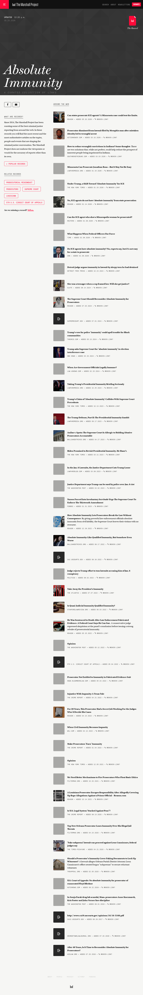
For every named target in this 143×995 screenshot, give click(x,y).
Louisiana (11, 195)
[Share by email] (16, 104)
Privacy (70, 977)
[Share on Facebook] (7, 104)
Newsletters (124, 4)
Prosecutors (12, 189)
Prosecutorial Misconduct (19, 182)
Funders (92, 977)
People (59, 977)
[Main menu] (4, 4)
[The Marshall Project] (24, 4)
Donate (136, 4)
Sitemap (81, 977)
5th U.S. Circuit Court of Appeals (24, 202)
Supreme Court (32, 189)
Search (105, 4)
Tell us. (31, 210)
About (113, 4)
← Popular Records (15, 163)
